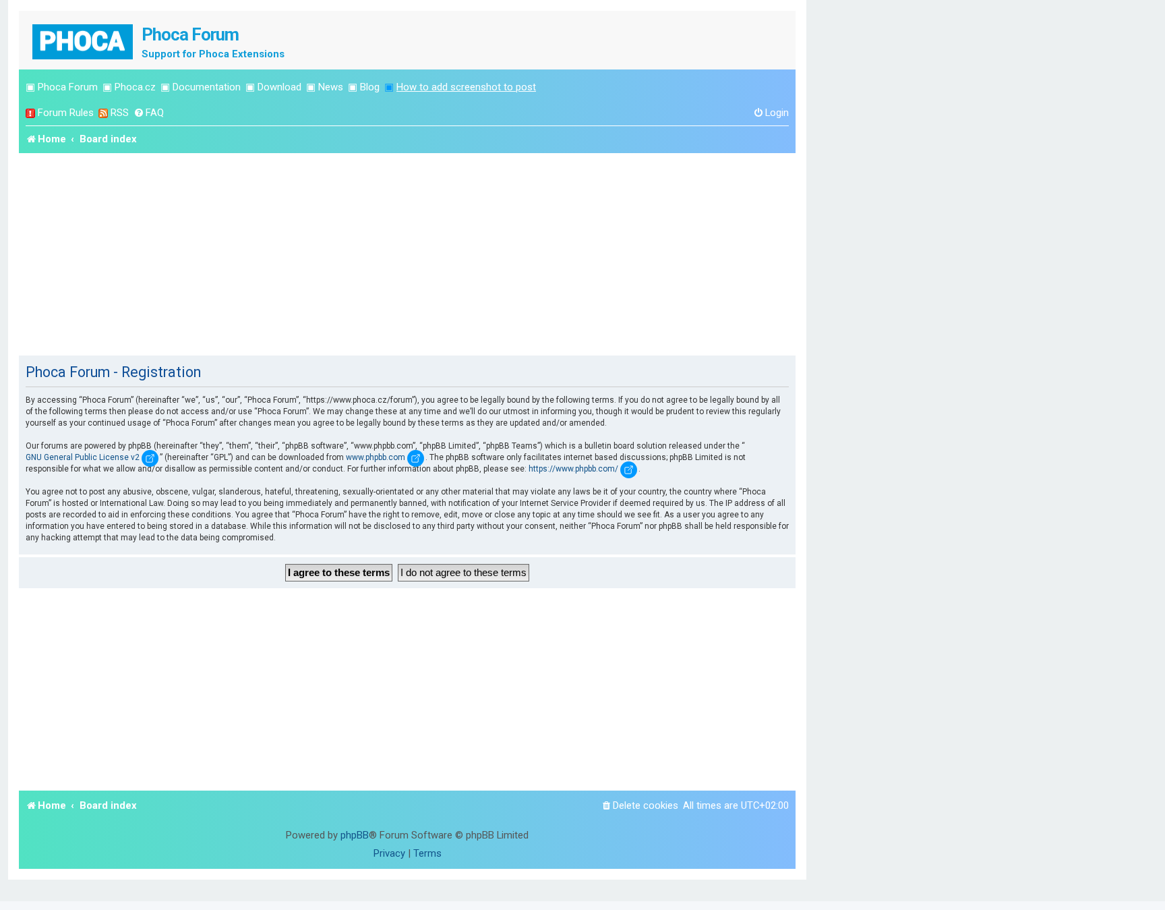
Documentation (207, 87)
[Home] (84, 40)
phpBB (354, 835)
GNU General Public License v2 (83, 457)
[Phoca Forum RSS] (103, 113)
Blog (370, 87)
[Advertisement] (407, 254)
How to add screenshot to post (466, 87)
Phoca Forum (68, 87)
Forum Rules (66, 113)
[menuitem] (148, 113)
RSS (120, 113)
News (330, 87)
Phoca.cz (135, 87)
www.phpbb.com (375, 457)
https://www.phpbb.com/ (573, 469)
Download (279, 87)
